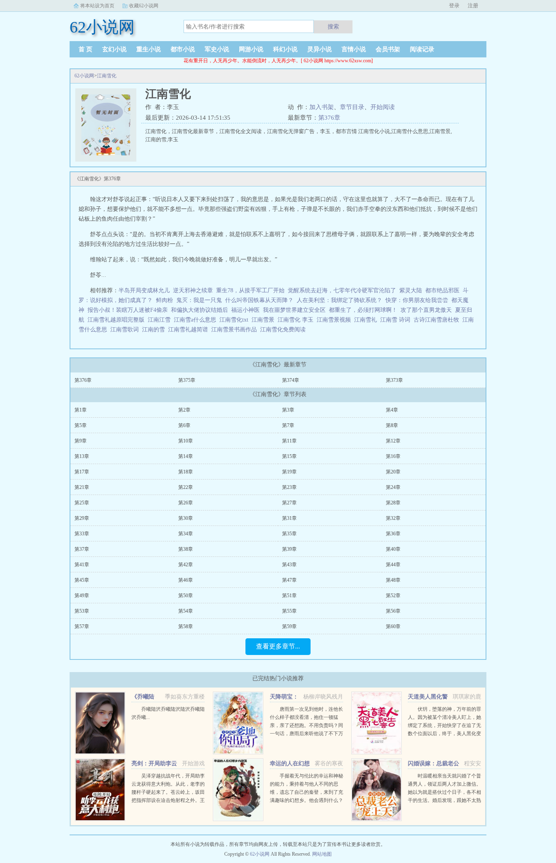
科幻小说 (285, 49)
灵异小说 (319, 49)
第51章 (289, 595)
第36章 (393, 534)
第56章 (393, 611)
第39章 (289, 549)
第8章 (392, 425)
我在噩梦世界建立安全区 (294, 310)
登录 (454, 5)
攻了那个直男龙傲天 (426, 310)
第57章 (81, 626)
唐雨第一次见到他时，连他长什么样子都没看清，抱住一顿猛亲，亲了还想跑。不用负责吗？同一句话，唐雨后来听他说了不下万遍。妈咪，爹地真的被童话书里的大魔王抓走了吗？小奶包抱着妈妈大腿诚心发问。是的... (306, 733)
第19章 (289, 472)
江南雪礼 (367, 320)
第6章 (184, 425)
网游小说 (251, 49)
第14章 (185, 456)
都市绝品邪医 (442, 290)
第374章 (290, 380)
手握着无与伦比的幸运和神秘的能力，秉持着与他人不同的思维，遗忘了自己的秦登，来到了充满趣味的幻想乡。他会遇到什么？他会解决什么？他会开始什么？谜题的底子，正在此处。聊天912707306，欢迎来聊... (306, 800)
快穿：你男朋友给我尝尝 (416, 300)
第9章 (80, 441)
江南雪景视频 (335, 320)
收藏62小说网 (143, 6)
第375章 (186, 380)
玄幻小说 (114, 49)
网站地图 (322, 854)
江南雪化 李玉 (297, 320)
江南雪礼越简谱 (189, 329)
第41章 (81, 564)
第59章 (289, 626)
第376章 (329, 117)
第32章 (393, 518)
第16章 (393, 456)
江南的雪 (155, 329)
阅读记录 (422, 49)
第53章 (81, 611)
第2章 (184, 410)
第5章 (80, 425)
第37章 (81, 549)
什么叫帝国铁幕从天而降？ (259, 300)
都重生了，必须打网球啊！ (363, 310)
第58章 (185, 626)
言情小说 (353, 49)
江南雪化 (106, 76)
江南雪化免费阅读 (284, 329)
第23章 (289, 487)
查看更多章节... (278, 646)
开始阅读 (382, 107)
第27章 (289, 503)
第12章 (393, 441)
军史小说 (217, 49)
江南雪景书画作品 (235, 329)
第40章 (393, 549)
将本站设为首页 (97, 6)
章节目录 (352, 107)
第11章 (289, 441)
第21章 (81, 487)
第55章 (289, 611)
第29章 (81, 518)
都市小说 (183, 49)
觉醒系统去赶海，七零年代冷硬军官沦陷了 (342, 290)
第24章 (393, 487)
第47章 (289, 580)
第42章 (185, 564)
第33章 (81, 534)
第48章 (393, 580)
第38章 (185, 549)
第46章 (185, 580)
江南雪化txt (235, 320)
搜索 (333, 26)
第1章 (80, 410)
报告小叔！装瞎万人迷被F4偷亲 (128, 310)
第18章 (185, 472)
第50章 (185, 595)
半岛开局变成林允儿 (144, 290)
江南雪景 (265, 320)
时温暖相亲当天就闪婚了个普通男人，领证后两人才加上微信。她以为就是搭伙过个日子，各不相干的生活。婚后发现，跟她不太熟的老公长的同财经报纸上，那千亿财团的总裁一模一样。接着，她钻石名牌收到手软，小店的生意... (444, 800)
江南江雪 (161, 320)
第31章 (289, 518)
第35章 (289, 534)
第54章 (185, 611)
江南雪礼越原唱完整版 (118, 320)
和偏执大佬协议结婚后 (199, 310)
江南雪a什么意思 (196, 320)
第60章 (393, 626)
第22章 (185, 487)
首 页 (85, 49)
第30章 (185, 518)
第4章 (392, 410)
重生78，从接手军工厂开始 (250, 290)
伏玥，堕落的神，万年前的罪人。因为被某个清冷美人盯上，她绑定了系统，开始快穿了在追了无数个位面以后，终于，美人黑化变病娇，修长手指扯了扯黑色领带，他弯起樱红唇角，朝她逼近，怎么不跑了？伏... (444, 733)
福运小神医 (245, 310)
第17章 (81, 472)
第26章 (185, 503)
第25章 (81, 503)
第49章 (81, 595)
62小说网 (84, 76)
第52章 (393, 595)
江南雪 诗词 (397, 320)
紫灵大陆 (410, 290)
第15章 (289, 456)
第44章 (393, 564)
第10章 (185, 441)
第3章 (288, 410)
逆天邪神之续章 (193, 290)
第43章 (289, 564)
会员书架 (388, 49)
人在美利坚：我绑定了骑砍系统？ (339, 300)
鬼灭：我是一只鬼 (199, 300)
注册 (473, 5)
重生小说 (148, 49)
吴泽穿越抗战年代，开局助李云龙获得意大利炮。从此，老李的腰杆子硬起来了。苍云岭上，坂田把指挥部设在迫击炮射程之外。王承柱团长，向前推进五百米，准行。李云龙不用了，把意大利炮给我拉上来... (168, 800)
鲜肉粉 (164, 300)
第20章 (393, 472)
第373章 (394, 380)
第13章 (81, 456)
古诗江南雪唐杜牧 (438, 320)
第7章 (288, 425)
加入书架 (321, 107)
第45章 (81, 580)
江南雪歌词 (126, 329)
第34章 (185, 534)
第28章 (393, 503)
